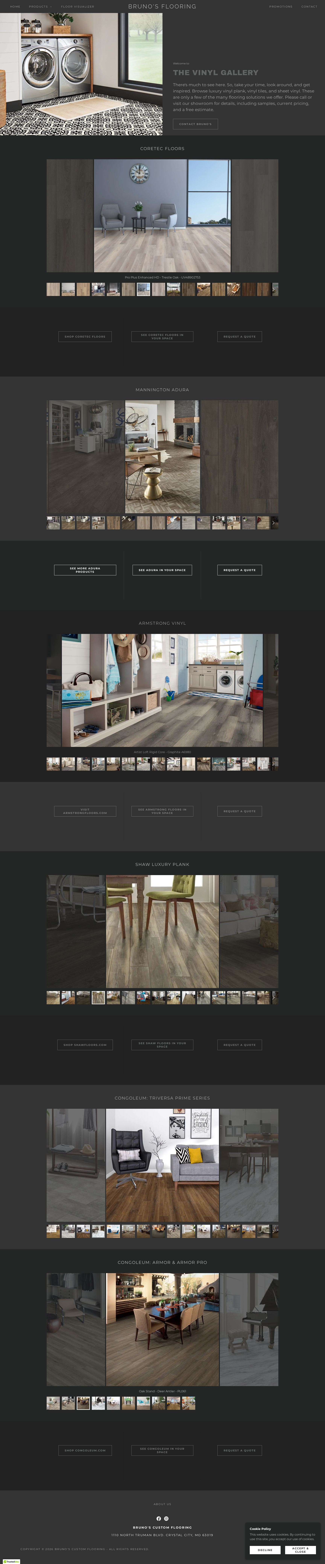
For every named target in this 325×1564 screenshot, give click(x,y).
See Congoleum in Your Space (162, 1450)
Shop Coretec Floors (85, 336)
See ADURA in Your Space (162, 570)
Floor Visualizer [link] (77, 6)
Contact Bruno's (195, 124)
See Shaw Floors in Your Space (162, 1045)
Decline (265, 1550)
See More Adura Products (85, 570)
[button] (39, 6)
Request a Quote (240, 336)
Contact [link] (309, 6)
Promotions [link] (281, 6)
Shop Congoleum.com (85, 1450)
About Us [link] (163, 1504)
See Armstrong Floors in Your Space (162, 811)
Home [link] (15, 6)
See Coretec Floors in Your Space (162, 336)
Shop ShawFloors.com (85, 1045)
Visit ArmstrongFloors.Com (85, 811)
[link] (162, 7)
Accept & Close (300, 1550)
